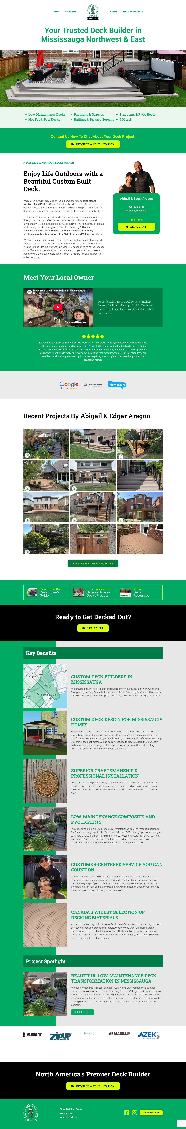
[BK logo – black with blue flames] (34, 1033)
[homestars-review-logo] (117, 382)
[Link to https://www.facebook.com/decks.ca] (126, 1112)
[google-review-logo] (69, 382)
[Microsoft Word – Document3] (152, 1033)
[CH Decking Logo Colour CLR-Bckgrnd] (93, 1033)
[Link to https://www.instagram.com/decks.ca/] (134, 1112)
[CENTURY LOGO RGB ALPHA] (64, 1033)
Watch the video (82, 1012)
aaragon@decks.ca (136, 210)
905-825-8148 (136, 206)
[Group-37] (30, 1105)
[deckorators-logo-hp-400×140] (122, 1033)
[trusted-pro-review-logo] (93, 384)
